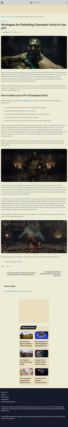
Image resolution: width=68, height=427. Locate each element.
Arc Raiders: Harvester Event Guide (26, 362)
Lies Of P (17, 266)
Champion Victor (27, 100)
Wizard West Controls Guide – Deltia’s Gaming (26, 344)
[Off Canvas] (2, 2)
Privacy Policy (5, 397)
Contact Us (4, 392)
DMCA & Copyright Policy (8, 402)
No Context (4, 21)
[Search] (66, 2)
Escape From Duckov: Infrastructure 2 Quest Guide (41, 381)
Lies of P (30, 72)
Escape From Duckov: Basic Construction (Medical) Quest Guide (41, 364)
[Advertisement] (34, 9)
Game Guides (9, 266)
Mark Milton (6, 32)
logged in (15, 291)
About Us (3, 394)
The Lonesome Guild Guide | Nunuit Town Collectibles (25, 381)
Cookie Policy (5, 399)
